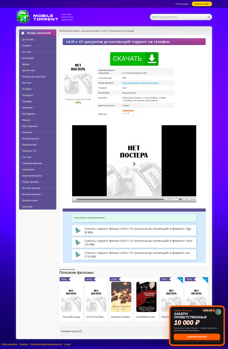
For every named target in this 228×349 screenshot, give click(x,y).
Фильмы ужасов (30, 138)
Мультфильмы (30, 126)
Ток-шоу (26, 157)
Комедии (26, 101)
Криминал (27, 107)
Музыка (26, 119)
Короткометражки (32, 175)
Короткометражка (149, 82)
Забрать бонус (197, 337)
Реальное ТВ (29, 150)
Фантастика (28, 70)
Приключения (29, 144)
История (26, 88)
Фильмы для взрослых (34, 76)
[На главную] (47, 17)
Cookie (67, 344)
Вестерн (26, 51)
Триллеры (27, 206)
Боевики (26, 45)
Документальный (130, 82)
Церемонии (28, 169)
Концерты (27, 95)
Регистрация (182, 3)
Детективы (28, 39)
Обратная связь (10, 344)
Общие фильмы (30, 181)
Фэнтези (26, 82)
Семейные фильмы (32, 163)
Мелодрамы (28, 113)
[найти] (209, 17)
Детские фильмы (31, 187)
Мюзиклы (27, 132)
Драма (25, 64)
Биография (28, 57)
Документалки (29, 200)
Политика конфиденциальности (46, 344)
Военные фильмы (31, 194)
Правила (24, 344)
